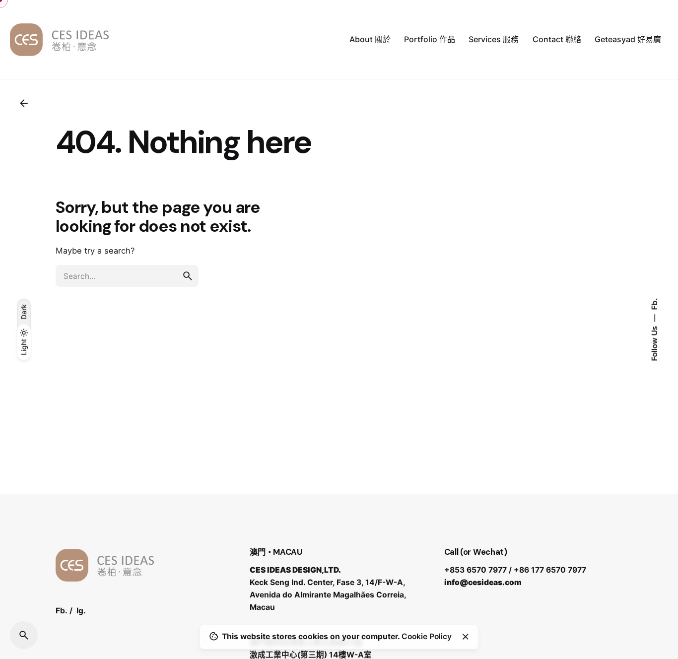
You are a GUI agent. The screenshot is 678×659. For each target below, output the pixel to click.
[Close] (465, 637)
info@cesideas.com (483, 582)
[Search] (24, 635)
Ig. (81, 610)
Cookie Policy (427, 636)
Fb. (654, 304)
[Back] (24, 103)
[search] (188, 276)
